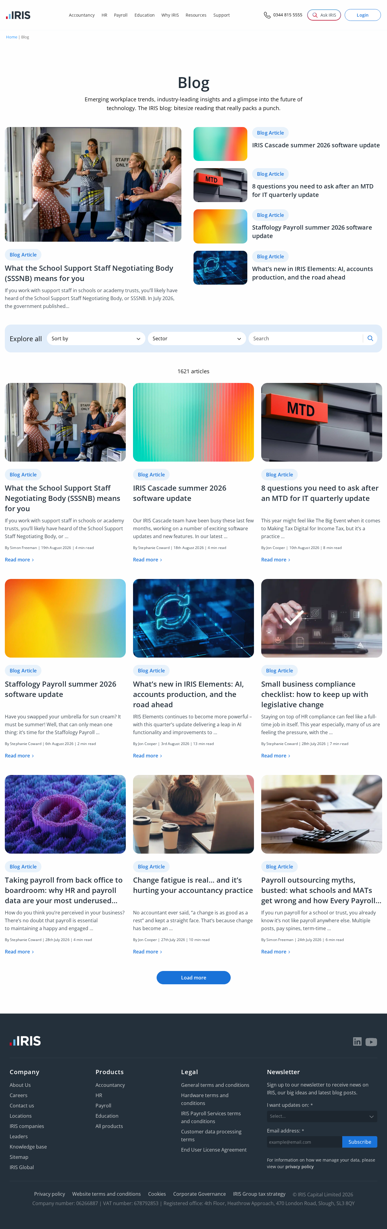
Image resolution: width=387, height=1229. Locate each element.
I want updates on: (290, 1105)
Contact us (22, 1105)
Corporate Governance (199, 1193)
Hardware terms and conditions (205, 1099)
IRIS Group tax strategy (259, 1193)
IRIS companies (27, 1126)
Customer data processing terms (211, 1135)
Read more (17, 559)
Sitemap (19, 1157)
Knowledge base (28, 1146)
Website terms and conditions (106, 1193)
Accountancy (110, 1085)
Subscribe (360, 1141)
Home (11, 37)
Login (363, 15)
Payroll (103, 1105)
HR (99, 1095)
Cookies (157, 1193)
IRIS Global (22, 1167)
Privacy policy (49, 1193)
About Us (20, 1085)
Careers (19, 1095)
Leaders (19, 1136)
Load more (193, 977)
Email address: (285, 1130)
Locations (21, 1116)
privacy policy (299, 1166)
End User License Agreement (214, 1149)
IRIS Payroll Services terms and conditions (211, 1117)
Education (107, 1116)
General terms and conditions (215, 1085)
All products (109, 1126)
